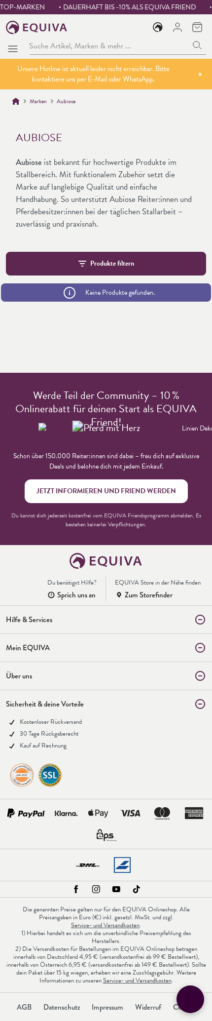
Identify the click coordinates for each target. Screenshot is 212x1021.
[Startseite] (16, 101)
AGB (24, 1007)
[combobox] (109, 45)
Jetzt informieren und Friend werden (106, 491)
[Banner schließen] (200, 74)
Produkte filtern (112, 263)
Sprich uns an (76, 594)
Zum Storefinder (149, 594)
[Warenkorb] (197, 27)
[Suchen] (197, 45)
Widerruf (148, 1007)
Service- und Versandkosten (105, 925)
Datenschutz (61, 1007)
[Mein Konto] (177, 27)
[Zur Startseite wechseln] (37, 27)
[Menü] (15, 46)
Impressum (107, 1007)
